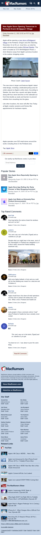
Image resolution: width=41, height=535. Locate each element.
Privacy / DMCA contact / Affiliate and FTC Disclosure (15, 523)
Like (19, 225)
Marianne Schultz (26, 422)
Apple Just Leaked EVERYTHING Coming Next (23, 480)
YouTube (8, 448)
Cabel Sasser (25, 81)
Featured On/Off (6, 530)
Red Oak (11, 215)
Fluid (25, 530)
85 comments (8, 153)
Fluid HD (29, 530)
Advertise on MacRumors (12, 390)
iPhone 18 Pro (30, 9)
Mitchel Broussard (6, 414)
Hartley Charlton (5, 422)
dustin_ (10, 307)
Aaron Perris (24, 437)
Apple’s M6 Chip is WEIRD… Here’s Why (21, 453)
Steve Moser (4, 437)
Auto (34, 530)
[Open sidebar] (38, 3)
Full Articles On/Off (17, 530)
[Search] (35, 3)
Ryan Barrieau (25, 429)
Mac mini (6, 9)
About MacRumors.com (12, 384)
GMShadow (12, 275)
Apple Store (10, 148)
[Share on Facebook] (36, 153)
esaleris (11, 230)
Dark (2, 532)
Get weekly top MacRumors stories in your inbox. (20, 159)
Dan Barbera (4, 429)
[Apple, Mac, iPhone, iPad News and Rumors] (16, 6)
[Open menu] (2, 3)
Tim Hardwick (24, 414)
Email (2, 403)
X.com (6, 403)
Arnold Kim (4, 400)
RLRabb (11, 324)
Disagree (23, 225)
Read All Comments (20, 353)
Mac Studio (17, 9)
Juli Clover (4, 407)
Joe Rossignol (12, 181)
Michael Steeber (28, 47)
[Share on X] (31, 153)
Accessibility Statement (7, 527)
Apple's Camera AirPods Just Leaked (20, 473)
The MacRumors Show (15, 486)
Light (38, 530)
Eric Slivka (23, 400)
